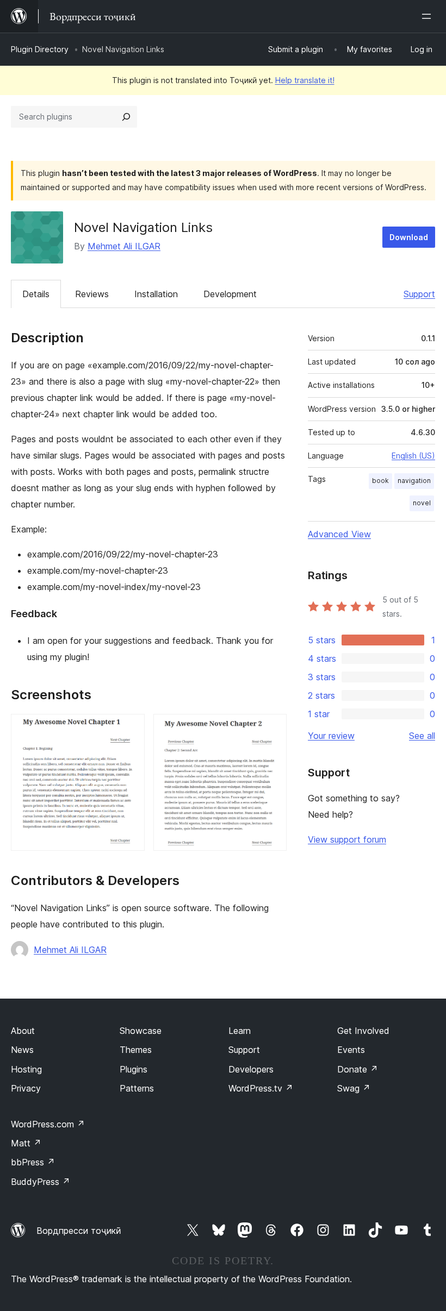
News (22, 1049)
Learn (239, 1030)
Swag (353, 1088)
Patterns (137, 1088)
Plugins (133, 1069)
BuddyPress (40, 1181)
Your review (331, 735)
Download (408, 237)
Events (351, 1049)
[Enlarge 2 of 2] (272, 728)
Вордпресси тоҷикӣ (78, 1230)
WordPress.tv (260, 1088)
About (23, 1030)
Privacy (26, 1088)
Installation (156, 293)
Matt (26, 1143)
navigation (414, 480)
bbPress (33, 1162)
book (380, 480)
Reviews (92, 293)
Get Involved (363, 1030)
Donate (357, 1069)
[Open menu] (428, 16)
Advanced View (339, 534)
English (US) (413, 455)
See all (422, 735)
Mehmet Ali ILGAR (124, 246)
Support (419, 293)
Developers (251, 1069)
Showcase (141, 1030)
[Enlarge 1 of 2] (130, 728)
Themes (136, 1049)
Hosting (26, 1069)
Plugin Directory (40, 49)
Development (230, 293)
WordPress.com (48, 1124)
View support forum (347, 839)
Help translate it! (304, 80)
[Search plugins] (126, 117)
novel (422, 503)
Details (35, 293)
